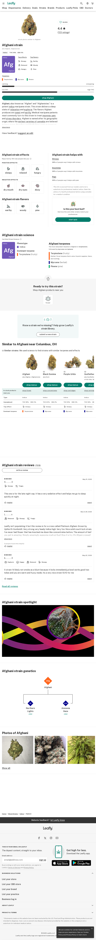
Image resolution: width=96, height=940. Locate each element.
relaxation (15, 109)
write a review (22, 470)
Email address (7, 856)
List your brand (9, 889)
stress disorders (13, 118)
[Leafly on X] (45, 837)
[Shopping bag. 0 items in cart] (92, 3)
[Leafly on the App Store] (61, 863)
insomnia (46, 115)
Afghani (28, 814)
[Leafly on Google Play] (81, 863)
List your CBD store (11, 884)
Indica (22, 814)
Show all (6, 768)
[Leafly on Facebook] (39, 838)
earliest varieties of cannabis (31, 121)
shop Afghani (48, 98)
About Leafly (8, 905)
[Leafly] (11, 3)
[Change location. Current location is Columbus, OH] (87, 3)
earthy (28, 112)
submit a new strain (48, 334)
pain (54, 115)
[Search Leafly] (81, 3)
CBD (82, 8)
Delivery (27, 8)
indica (11, 106)
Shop (4, 8)
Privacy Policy (71, 935)
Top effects (22, 57)
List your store (9, 879)
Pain (54, 177)
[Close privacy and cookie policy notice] (92, 929)
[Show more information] (31, 159)
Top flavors (34, 57)
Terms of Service (14, 867)
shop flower (26, 390)
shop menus (31, 385)
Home (4, 814)
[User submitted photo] (17, 750)
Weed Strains (13, 814)
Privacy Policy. (29, 867)
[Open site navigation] (3, 3)
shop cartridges (70, 390)
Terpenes (5, 76)
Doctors (89, 8)
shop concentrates (50, 390)
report (89, 502)
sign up (42, 860)
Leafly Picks (72, 8)
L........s (8, 514)
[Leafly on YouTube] (57, 837)
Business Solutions (11, 873)
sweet (17, 112)
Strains (42, 8)
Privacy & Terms (9, 912)
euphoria (28, 109)
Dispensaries (14, 8)
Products (60, 8)
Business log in (9, 899)
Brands (51, 8)
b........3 (8, 558)
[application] (48, 631)
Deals (35, 8)
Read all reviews (10, 586)
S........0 (8, 482)
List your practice (10, 894)
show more (6, 127)
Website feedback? (48, 820)
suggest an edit (25, 133)
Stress (55, 159)
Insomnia (56, 168)
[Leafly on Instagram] (51, 837)
